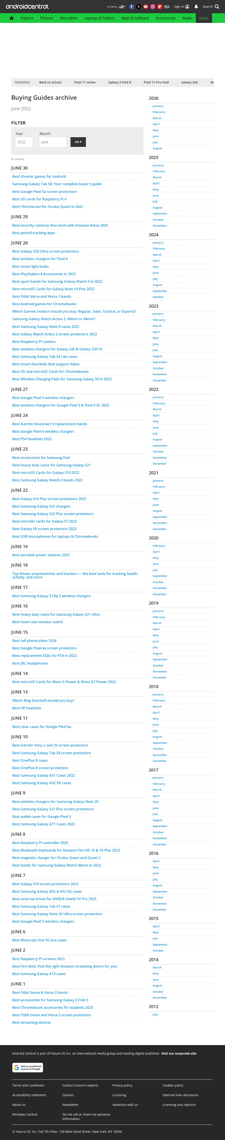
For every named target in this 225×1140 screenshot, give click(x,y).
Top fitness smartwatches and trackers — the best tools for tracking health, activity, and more (75, 575)
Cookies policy (173, 1085)
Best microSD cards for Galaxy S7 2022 (44, 521)
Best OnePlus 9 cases (30, 760)
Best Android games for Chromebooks (44, 303)
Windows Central (24, 1114)
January (158, 106)
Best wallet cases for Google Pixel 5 (41, 816)
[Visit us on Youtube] (145, 6)
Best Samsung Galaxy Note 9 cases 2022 (45, 326)
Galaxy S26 (189, 82)
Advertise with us (125, 1105)
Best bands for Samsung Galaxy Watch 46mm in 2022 (56, 865)
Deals (204, 18)
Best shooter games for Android (39, 176)
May (156, 130)
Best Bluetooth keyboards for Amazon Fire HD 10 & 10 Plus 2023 (66, 850)
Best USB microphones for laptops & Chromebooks (55, 536)
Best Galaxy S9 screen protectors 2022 (44, 528)
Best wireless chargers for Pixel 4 (39, 258)
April (156, 124)
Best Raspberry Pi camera (33, 341)
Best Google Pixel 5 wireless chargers (43, 397)
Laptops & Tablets (99, 18)
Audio (187, 18)
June (156, 136)
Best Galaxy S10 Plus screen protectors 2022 (49, 498)
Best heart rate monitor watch (37, 621)
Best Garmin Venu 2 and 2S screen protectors (50, 745)
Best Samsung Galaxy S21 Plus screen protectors (53, 809)
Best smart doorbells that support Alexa (45, 364)
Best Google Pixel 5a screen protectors (44, 191)
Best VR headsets (26, 708)
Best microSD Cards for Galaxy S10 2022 (45, 472)
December (160, 380)
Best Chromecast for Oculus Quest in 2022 (47, 206)
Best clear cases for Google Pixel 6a (41, 726)
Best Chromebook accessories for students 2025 (52, 1007)
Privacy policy (122, 1085)
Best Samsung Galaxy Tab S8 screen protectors (51, 752)
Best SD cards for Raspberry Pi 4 (39, 199)
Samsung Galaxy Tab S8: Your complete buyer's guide (57, 183)
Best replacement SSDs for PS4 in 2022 (44, 655)
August (157, 148)
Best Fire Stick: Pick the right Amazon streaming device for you (64, 966)
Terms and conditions (28, 1085)
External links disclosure (180, 1095)
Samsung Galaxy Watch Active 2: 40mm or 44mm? (53, 318)
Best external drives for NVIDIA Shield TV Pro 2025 (54, 898)
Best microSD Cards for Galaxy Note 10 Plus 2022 (53, 288)
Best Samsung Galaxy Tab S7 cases (41, 906)
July (155, 142)
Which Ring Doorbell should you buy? (43, 700)
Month (45, 133)
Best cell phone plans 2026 (34, 640)
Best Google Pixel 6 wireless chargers (43, 431)
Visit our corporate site (178, 1053)
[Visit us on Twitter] (138, 6)
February (159, 112)
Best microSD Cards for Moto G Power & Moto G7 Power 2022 (64, 681)
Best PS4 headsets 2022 (32, 438)
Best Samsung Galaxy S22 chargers (41, 506)
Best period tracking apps (33, 232)
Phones (46, 18)
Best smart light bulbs (30, 266)
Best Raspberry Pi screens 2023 (38, 958)
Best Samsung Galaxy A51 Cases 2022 (43, 775)
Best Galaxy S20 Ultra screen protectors (45, 251)
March (157, 118)
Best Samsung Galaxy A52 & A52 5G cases (47, 891)
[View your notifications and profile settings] (196, 6)
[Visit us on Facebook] (131, 6)
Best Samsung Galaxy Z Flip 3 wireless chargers (51, 595)
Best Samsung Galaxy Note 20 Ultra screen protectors (57, 913)
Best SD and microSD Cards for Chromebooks (50, 371)
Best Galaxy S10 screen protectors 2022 (45, 883)
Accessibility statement (29, 1095)
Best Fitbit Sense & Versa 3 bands (40, 992)
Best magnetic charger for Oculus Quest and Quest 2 (56, 857)
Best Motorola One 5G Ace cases (39, 940)
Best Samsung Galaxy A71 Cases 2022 (43, 824)
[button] (211, 6)
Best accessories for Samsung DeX (41, 457)
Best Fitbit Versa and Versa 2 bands (41, 296)
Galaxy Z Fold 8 (119, 82)
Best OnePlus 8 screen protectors (40, 767)
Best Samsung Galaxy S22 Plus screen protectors (53, 513)
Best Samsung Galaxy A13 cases (39, 973)
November (160, 225)
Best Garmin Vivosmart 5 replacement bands (49, 423)
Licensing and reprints (179, 1105)
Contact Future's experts (80, 1085)
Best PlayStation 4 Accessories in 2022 (44, 274)
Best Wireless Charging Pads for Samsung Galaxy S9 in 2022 (62, 379)
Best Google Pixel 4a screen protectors (44, 648)
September (160, 213)
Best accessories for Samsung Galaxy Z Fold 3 (50, 1000)
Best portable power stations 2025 (41, 554)
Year (19, 133)
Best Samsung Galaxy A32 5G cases (41, 782)
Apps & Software (135, 18)
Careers (68, 1095)
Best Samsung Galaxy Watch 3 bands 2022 (47, 480)
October (158, 220)
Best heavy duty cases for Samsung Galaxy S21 (51, 465)
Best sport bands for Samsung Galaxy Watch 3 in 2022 (57, 281)
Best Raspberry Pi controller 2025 (40, 842)
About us (18, 1105)
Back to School (50, 82)
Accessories (166, 18)
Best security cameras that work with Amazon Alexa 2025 (60, 225)
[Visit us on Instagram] (152, 6)
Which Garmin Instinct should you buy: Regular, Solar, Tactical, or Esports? (74, 311)
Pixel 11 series (85, 82)
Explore (27, 18)
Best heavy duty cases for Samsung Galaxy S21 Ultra (56, 614)
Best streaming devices (31, 1022)
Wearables (69, 18)
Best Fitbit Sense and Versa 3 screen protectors (51, 1015)
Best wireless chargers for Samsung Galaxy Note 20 (55, 801)
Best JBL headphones (30, 663)
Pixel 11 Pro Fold (156, 82)
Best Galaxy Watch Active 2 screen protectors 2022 (54, 334)
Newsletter (70, 1105)
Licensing (119, 1095)
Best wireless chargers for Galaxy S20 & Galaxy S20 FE (57, 349)
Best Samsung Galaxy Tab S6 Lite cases (44, 356)
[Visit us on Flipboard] (159, 6)
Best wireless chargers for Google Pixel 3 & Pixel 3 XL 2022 (60, 405)
